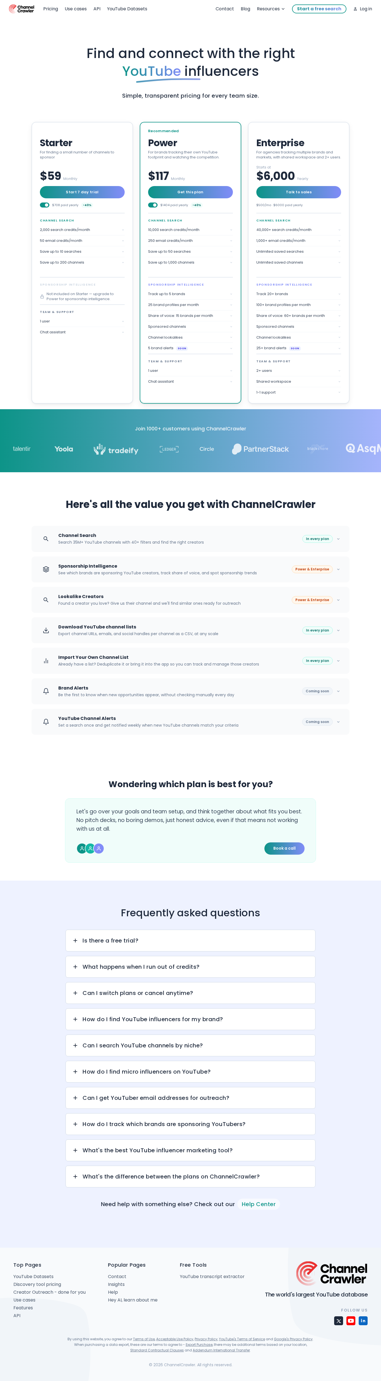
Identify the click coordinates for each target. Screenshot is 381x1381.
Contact (225, 9)
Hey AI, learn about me (133, 1300)
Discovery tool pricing (37, 1284)
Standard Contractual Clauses (157, 1350)
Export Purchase (199, 1344)
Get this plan (190, 192)
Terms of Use (144, 1339)
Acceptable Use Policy (174, 1339)
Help (113, 1292)
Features (23, 1308)
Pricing (50, 9)
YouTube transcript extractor (212, 1276)
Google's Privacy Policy (293, 1339)
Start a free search (319, 9)
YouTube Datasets (127, 9)
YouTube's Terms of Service (242, 1339)
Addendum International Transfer (221, 1350)
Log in (366, 9)
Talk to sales (299, 192)
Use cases (76, 9)
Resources (268, 9)
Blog (245, 9)
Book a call (284, 848)
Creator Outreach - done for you (49, 1292)
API (96, 9)
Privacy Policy (206, 1339)
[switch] (44, 205)
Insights (116, 1284)
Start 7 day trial (82, 192)
